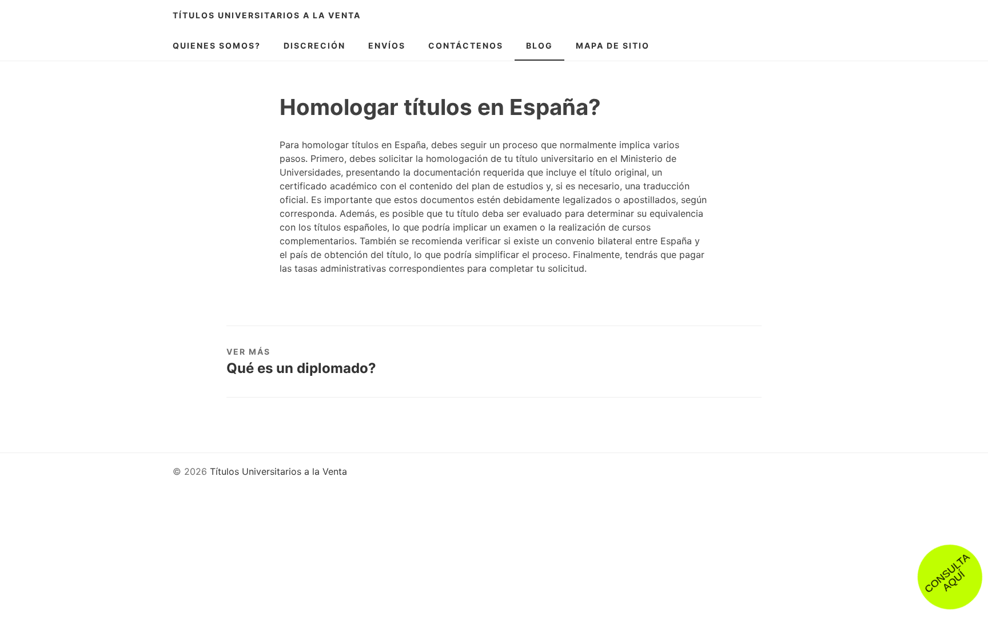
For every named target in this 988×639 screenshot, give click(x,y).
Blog (539, 45)
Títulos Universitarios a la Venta (267, 15)
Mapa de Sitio (613, 45)
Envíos (386, 45)
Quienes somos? (217, 45)
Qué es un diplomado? (301, 368)
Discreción (314, 45)
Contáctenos (465, 45)
